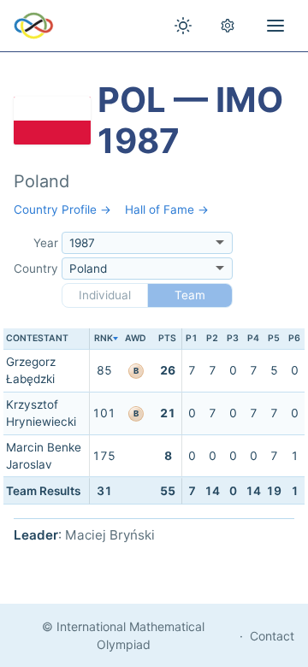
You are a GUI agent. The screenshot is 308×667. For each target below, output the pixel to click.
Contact (272, 636)
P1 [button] (192, 338)
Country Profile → (62, 209)
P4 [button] (253, 338)
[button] (103, 339)
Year (45, 243)
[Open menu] (275, 25)
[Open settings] (227, 25)
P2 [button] (212, 338)
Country (36, 268)
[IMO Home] (34, 25)
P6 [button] (294, 338)
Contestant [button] (37, 338)
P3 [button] (233, 338)
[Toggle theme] (183, 25)
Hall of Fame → (167, 209)
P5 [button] (274, 338)
